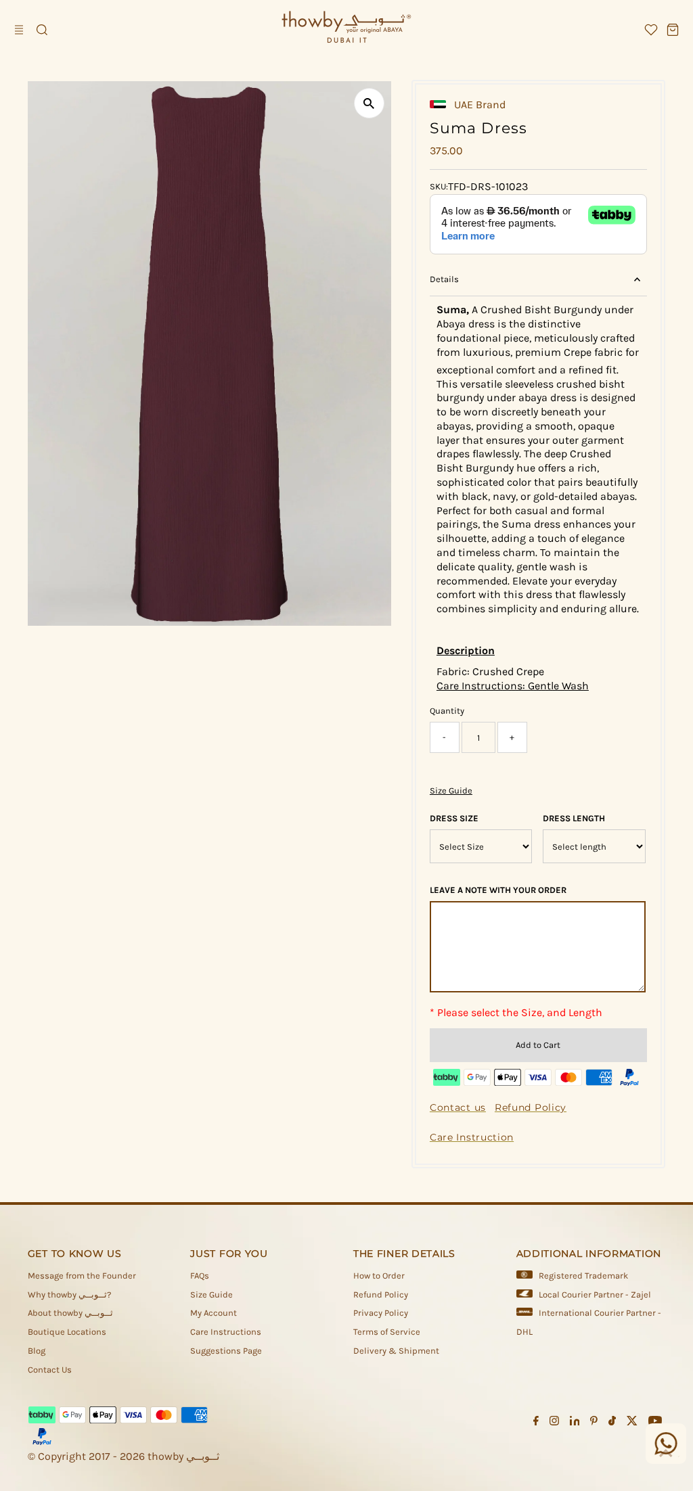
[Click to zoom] (369, 103)
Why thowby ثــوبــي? (69, 1294)
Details (444, 279)
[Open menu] (20, 30)
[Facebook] (536, 1422)
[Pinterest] (594, 1422)
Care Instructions (225, 1332)
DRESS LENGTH (574, 818)
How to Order (379, 1275)
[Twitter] (632, 1422)
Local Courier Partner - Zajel (595, 1294)
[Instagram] (554, 1422)
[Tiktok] (612, 1422)
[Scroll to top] (665, 1453)
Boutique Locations (67, 1332)
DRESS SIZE (454, 818)
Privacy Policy (380, 1313)
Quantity (447, 711)
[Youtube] (655, 1422)
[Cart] (672, 30)
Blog (36, 1351)
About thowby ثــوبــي (70, 1313)
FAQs (199, 1275)
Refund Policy (380, 1294)
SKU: (439, 186)
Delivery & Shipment (396, 1351)
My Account (213, 1313)
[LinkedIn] (574, 1422)
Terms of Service (386, 1332)
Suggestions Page (226, 1351)
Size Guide (451, 790)
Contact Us (50, 1369)
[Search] (42, 30)
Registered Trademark (583, 1275)
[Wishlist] (651, 30)
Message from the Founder (82, 1275)
